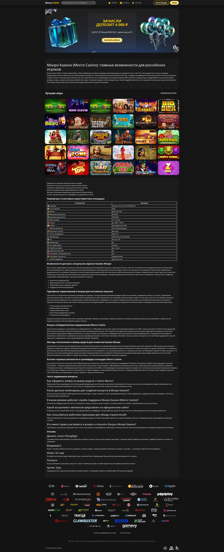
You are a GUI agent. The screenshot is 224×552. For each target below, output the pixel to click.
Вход (174, 3)
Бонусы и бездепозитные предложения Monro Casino (65, 190)
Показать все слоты (169, 93)
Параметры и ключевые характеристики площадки (64, 183)
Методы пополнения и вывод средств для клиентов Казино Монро (70, 192)
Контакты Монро (125, 533)
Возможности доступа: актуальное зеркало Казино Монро (67, 185)
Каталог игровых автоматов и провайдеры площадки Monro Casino (70, 195)
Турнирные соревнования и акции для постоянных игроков (67, 188)
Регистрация (161, 3)
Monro (52, 2)
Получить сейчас (112, 40)
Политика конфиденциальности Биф (105, 533)
